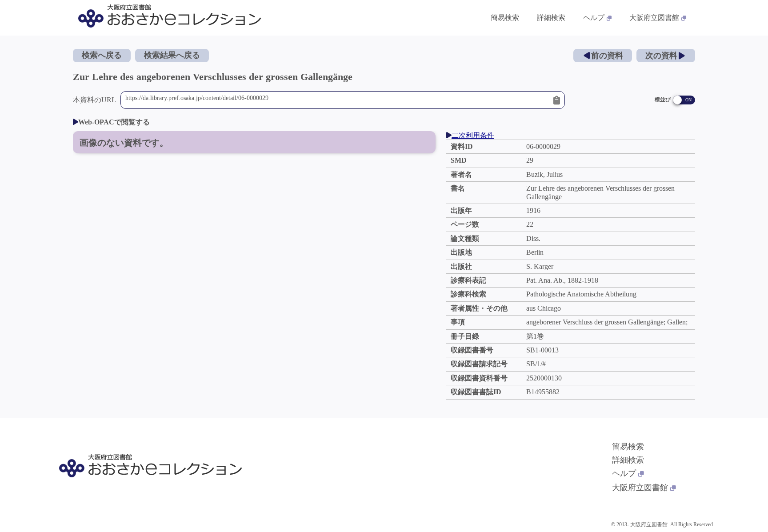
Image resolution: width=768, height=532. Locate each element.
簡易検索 (505, 17)
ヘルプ (593, 17)
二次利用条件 (473, 135)
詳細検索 (551, 17)
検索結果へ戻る (172, 55)
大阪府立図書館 (654, 17)
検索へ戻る (102, 55)
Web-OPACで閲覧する (114, 122)
